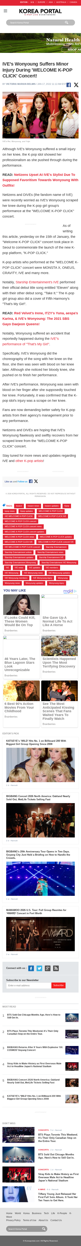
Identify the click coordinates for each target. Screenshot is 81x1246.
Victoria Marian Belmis (21, 84)
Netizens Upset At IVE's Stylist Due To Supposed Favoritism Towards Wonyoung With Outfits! (40, 180)
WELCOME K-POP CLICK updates (56, 537)
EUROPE (41, 2)
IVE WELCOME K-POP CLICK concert (22, 547)
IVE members (52, 567)
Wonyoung (63, 578)
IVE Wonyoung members (16, 578)
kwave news (33, 506)
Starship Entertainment (56, 547)
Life (53, 1213)
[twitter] (39, 968)
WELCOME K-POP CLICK (51, 511)
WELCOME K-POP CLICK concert (20, 521)
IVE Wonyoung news (33, 573)
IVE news (19, 567)
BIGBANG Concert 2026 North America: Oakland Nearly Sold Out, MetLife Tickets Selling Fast (38, 798)
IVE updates (34, 567)
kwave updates (52, 506)
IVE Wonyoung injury (42, 578)
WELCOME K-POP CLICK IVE (52, 516)
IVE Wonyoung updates (59, 573)
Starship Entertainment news (50, 552)
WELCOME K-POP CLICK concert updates (24, 532)
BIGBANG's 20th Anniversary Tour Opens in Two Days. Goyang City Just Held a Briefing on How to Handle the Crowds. (38, 854)
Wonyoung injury (56, 583)
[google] (47, 968)
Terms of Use (29, 1220)
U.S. (32, 2)
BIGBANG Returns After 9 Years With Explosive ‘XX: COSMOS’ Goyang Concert (35, 1048)
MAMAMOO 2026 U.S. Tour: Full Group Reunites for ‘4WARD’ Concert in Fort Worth (36, 912)
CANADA (73, 2)
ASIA (51, 2)
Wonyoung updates (34, 583)
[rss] (56, 968)
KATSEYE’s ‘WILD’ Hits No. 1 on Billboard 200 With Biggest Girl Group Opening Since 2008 (36, 742)
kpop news (10, 511)
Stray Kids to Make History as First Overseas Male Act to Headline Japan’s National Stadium (34, 1065)
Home (9, 1213)
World (18, 1213)
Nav (5, 10)
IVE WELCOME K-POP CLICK (19, 516)
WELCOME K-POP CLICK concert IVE (56, 542)
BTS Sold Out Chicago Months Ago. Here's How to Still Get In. (56, 1156)
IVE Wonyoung (11, 573)
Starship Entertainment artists (18, 552)
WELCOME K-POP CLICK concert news (23, 526)
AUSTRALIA (61, 2)
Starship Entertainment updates (19, 557)
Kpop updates (26, 511)
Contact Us (56, 1220)
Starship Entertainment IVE (51, 557)
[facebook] (31, 968)
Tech (46, 1213)
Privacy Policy (13, 1220)
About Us (43, 1220)
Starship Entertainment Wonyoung (20, 562)
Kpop (66, 506)
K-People (62, 1213)
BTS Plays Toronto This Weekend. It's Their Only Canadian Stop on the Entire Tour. (32, 1032)
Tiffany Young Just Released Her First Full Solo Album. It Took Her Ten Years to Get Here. (58, 1197)
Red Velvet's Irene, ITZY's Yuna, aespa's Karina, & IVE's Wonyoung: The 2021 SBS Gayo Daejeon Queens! (40, 318)
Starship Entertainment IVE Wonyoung (58, 562)
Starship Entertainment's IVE (37, 282)
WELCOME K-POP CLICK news (19, 537)
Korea (26, 1213)
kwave (19, 506)
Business (36, 1213)
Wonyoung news (12, 583)
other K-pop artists (29, 461)
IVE (7, 567)
